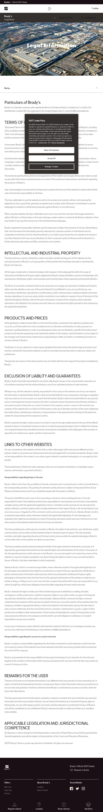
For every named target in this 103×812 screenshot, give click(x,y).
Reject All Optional (51, 150)
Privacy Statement (58, 142)
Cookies (95, 8)
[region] (51, 144)
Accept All (52, 158)
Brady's (15, 2)
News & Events (42, 790)
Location (40, 787)
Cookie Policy (42, 142)
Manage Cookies (51, 166)
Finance (7, 793)
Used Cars (8, 790)
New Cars (7, 787)
